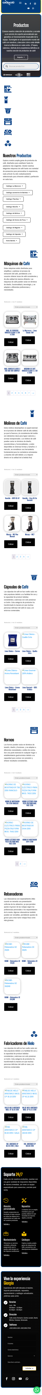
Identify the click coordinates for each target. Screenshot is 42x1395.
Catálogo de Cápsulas (13, 234)
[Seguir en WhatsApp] (33, 8)
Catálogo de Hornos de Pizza (16, 220)
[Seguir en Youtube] (28, 8)
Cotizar (11, 342)
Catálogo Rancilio (12, 206)
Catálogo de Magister (13, 227)
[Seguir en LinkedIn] (26, 4)
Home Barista (10, 240)
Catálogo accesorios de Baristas (17, 192)
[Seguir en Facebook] (30, 4)
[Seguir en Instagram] (35, 4)
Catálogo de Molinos (13, 213)
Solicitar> (25, 1221)
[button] (36, 1389)
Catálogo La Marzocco (13, 186)
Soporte (20, 57)
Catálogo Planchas (12, 199)
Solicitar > (7, 1224)
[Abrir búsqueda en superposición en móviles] (21, 66)
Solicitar (28, 1368)
